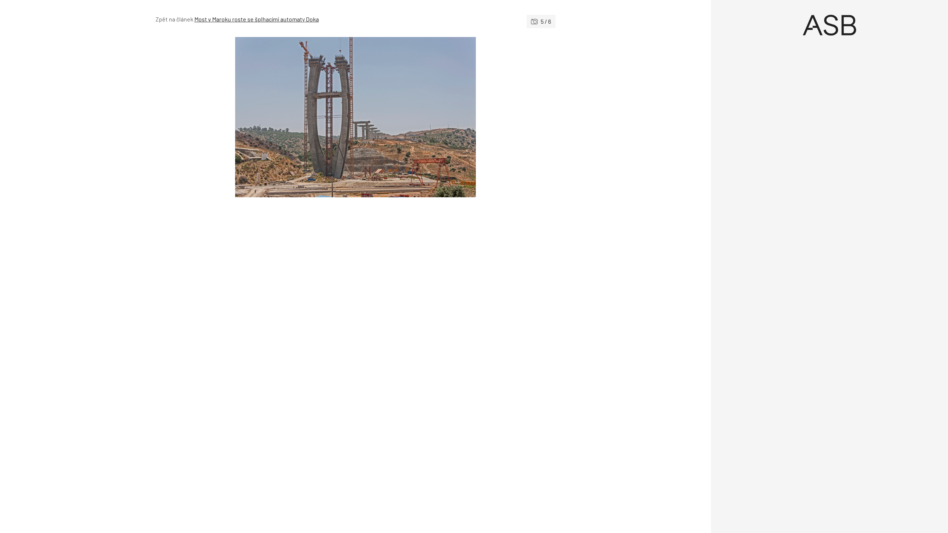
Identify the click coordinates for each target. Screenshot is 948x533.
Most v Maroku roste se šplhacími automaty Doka (256, 19)
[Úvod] (829, 25)
